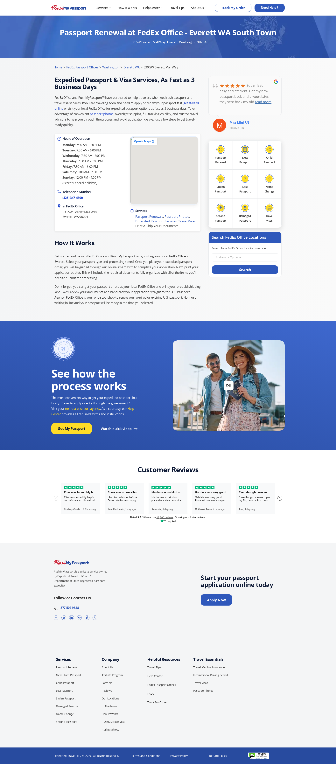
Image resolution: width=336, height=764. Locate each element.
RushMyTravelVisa (113, 722)
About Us (197, 8)
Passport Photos (177, 216)
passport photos (101, 114)
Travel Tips (176, 8)
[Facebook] (56, 617)
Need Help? (269, 7)
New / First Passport (68, 675)
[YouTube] (79, 617)
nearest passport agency (82, 408)
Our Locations (110, 698)
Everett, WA (131, 67)
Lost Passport (64, 690)
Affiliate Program (112, 675)
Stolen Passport (65, 698)
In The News (109, 706)
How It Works (127, 8)
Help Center (151, 8)
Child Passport (65, 683)
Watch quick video (116, 428)
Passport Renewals (149, 216)
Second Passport (66, 722)
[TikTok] (87, 617)
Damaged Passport (68, 706)
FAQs (150, 693)
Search (245, 269)
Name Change (65, 714)
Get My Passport (71, 428)
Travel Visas (187, 221)
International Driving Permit (210, 675)
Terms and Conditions (145, 756)
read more (263, 102)
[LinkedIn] (71, 617)
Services (102, 8)
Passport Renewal (67, 667)
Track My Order (233, 8)
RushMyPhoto (110, 729)
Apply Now (216, 600)
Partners (107, 683)
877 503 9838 (68, 608)
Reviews (107, 690)
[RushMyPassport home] (68, 7)
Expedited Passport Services (156, 221)
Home (58, 67)
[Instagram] (63, 617)
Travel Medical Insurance (209, 667)
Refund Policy (218, 756)
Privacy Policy (179, 756)
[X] (95, 617)
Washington (110, 67)
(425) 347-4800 (72, 198)
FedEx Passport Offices (82, 67)
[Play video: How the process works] (229, 385)
